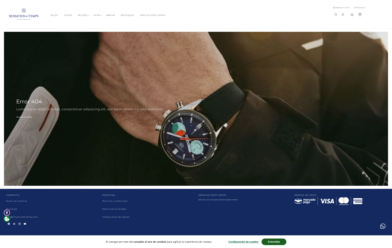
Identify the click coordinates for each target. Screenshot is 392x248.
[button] (82, 15)
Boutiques (11, 209)
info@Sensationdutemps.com (22, 217)
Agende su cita (343, 8)
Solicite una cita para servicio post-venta (218, 199)
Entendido (274, 242)
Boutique (360, 8)
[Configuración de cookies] (7, 218)
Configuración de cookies (116, 217)
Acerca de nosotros (16, 201)
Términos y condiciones (115, 201)
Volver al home (24, 117)
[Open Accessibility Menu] (7, 213)
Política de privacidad (114, 209)
